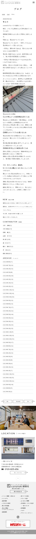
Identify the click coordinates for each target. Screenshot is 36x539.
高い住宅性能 (5, 506)
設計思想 (4, 501)
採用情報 (23, 508)
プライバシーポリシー (26, 513)
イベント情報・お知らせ (8, 496)
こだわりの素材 (6, 503)
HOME (3, 14)
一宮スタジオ (25, 506)
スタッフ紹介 (24, 498)
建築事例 (4, 512)
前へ (8, 401)
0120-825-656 (12, 469)
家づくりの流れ (25, 496)
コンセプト (5, 498)
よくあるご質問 (25, 501)
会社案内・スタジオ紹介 (27, 503)
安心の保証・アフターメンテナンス (7, 508)
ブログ (8, 14)
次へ (28, 401)
